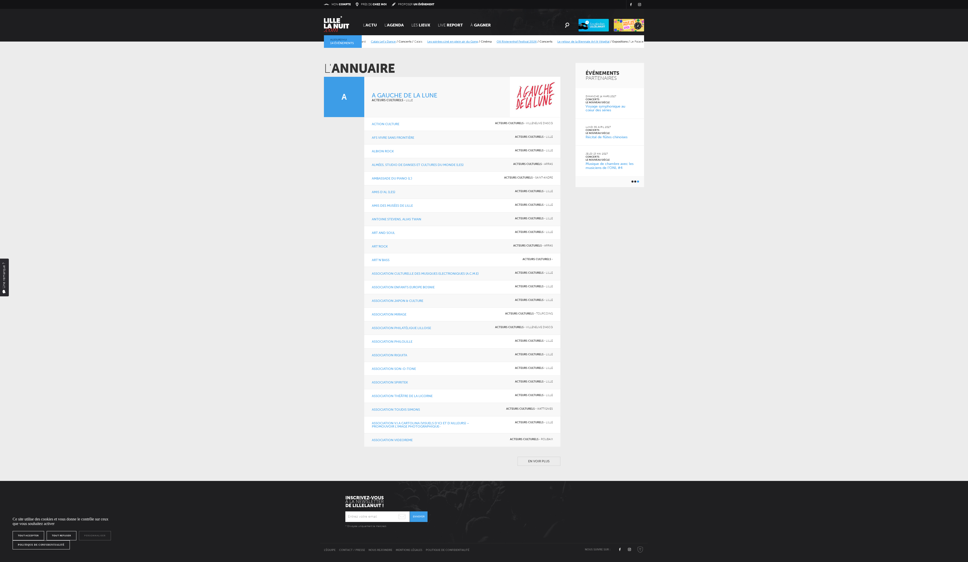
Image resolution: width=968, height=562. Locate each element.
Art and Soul (383, 233)
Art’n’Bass (380, 260)
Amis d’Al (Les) (383, 192)
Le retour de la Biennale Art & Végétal (569, 41)
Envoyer (419, 516)
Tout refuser (61, 535)
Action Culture (385, 124)
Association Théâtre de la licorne (402, 396)
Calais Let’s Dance (369, 41)
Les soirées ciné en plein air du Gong (438, 41)
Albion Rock (383, 151)
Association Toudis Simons (396, 409)
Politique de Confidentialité (447, 550)
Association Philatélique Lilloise (401, 328)
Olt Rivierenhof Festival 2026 (502, 41)
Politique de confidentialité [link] (41, 545)
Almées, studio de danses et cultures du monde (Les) (418, 165)
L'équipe (330, 550)
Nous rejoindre (380, 550)
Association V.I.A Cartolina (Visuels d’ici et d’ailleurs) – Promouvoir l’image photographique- (420, 424)
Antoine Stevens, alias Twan (396, 219)
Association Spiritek (390, 382)
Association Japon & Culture (397, 301)
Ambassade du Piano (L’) (392, 178)
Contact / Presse (352, 550)
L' (370, 25)
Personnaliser (95, 535)
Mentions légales (409, 550)
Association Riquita (389, 355)
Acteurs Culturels (387, 100)
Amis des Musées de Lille (392, 205)
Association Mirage (389, 314)
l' (394, 25)
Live (450, 25)
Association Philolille (392, 341)
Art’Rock (380, 246)
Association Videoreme (392, 440)
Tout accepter (28, 535)
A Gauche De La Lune (404, 95)
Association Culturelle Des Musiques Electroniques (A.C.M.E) (425, 273)
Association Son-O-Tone (394, 369)
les (420, 25)
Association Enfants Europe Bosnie (403, 287)
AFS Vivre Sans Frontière (393, 137)
